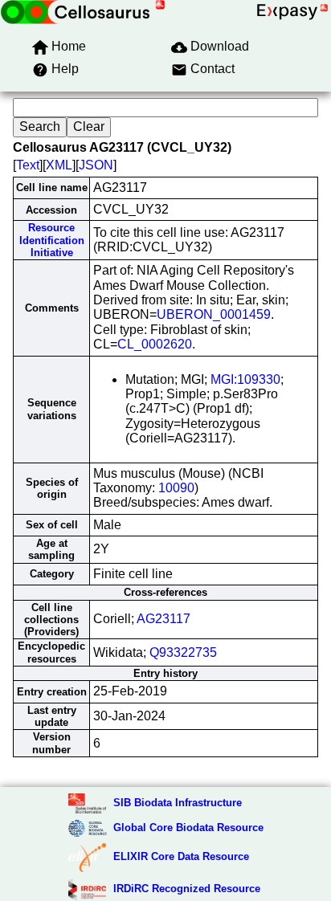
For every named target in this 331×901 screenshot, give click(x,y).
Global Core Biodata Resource (188, 828)
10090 (176, 488)
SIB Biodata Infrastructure (177, 803)
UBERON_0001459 (214, 314)
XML (59, 165)
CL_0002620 (154, 344)
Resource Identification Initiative (51, 240)
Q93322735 (183, 652)
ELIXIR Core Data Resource (181, 856)
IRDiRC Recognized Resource (186, 889)
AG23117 (163, 619)
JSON (96, 165)
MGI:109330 (245, 379)
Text (27, 165)
